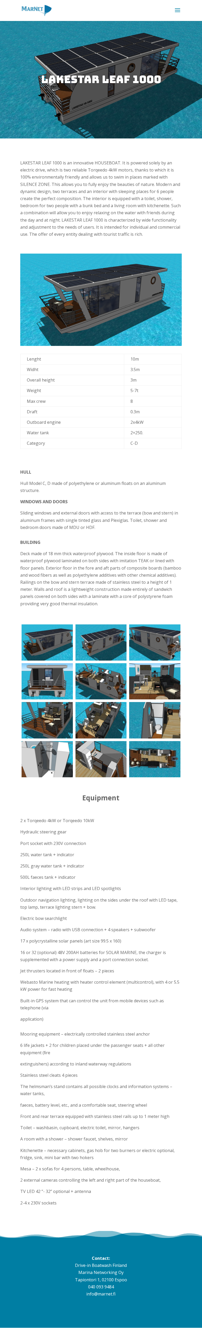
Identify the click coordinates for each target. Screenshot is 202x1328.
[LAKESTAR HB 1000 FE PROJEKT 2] (47, 698)
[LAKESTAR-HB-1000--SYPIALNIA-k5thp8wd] (101, 776)
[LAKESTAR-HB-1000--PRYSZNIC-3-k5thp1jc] (47, 776)
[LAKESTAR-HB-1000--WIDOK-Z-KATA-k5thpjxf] (101, 698)
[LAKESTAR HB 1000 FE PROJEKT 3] (154, 659)
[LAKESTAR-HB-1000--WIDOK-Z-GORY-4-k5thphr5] (101, 737)
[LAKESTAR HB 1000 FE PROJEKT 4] (101, 659)
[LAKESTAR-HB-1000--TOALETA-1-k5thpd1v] (154, 737)
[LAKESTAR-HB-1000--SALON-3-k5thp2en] (154, 698)
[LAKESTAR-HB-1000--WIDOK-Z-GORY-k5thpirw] (154, 776)
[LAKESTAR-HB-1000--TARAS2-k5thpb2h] (47, 737)
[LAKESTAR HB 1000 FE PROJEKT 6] (47, 659)
